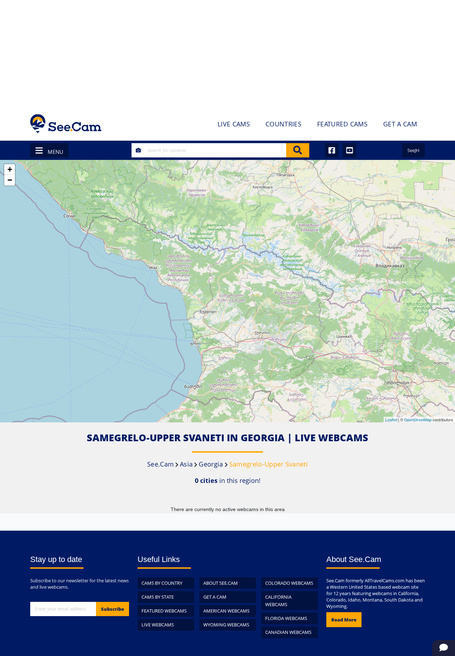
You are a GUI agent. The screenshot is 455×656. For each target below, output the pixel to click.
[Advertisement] (227, 53)
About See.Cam (220, 583)
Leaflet (391, 419)
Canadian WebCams (288, 632)
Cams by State (157, 597)
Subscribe (112, 609)
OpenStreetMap (418, 419)
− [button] (9, 180)
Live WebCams (157, 624)
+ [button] (9, 169)
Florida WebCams (286, 618)
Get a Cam (214, 597)
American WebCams (226, 611)
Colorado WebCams (289, 583)
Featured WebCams (164, 611)
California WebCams (278, 601)
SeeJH (413, 150)
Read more (344, 619)
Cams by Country (161, 583)
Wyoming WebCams (226, 624)
